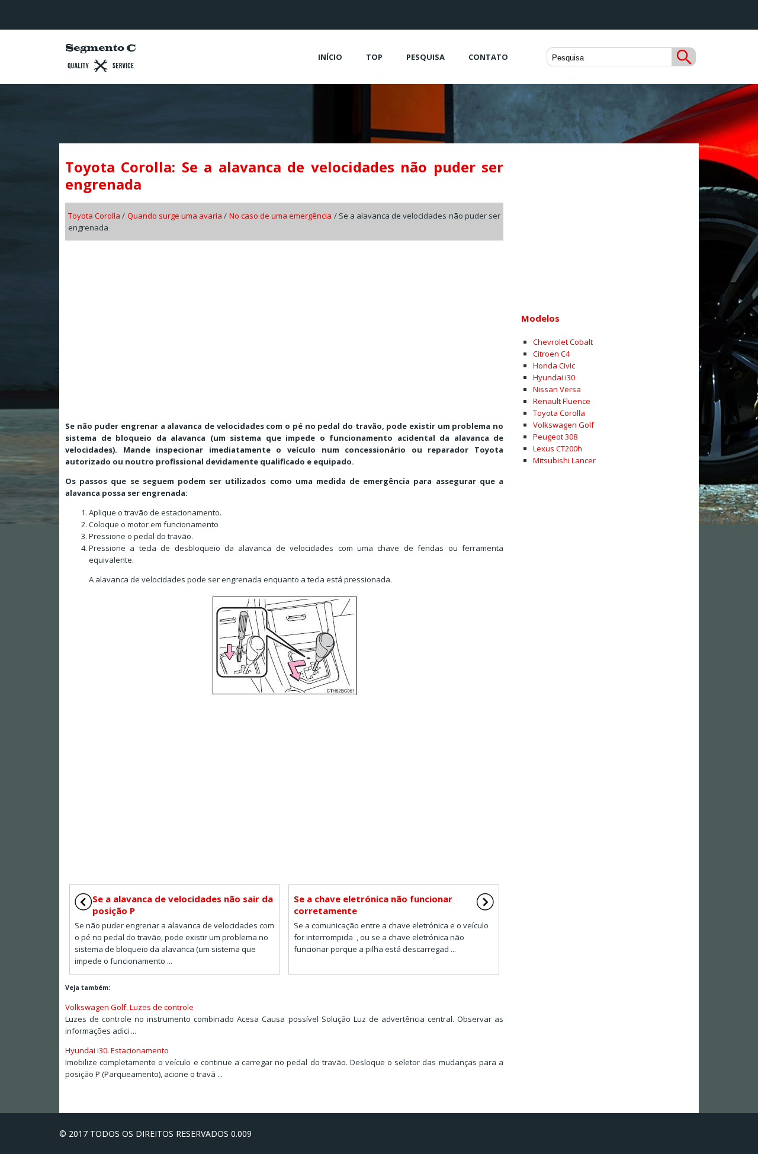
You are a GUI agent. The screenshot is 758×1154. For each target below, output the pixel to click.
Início (330, 57)
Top (374, 57)
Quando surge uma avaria (175, 215)
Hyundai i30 (554, 377)
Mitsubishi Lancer (564, 460)
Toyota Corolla (94, 215)
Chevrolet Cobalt (563, 341)
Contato (488, 57)
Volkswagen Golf (563, 424)
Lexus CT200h (557, 448)
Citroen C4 (551, 353)
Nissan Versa (557, 389)
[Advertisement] (284, 326)
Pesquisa (425, 57)
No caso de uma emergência (280, 215)
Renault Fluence (561, 401)
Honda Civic (554, 365)
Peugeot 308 (555, 436)
